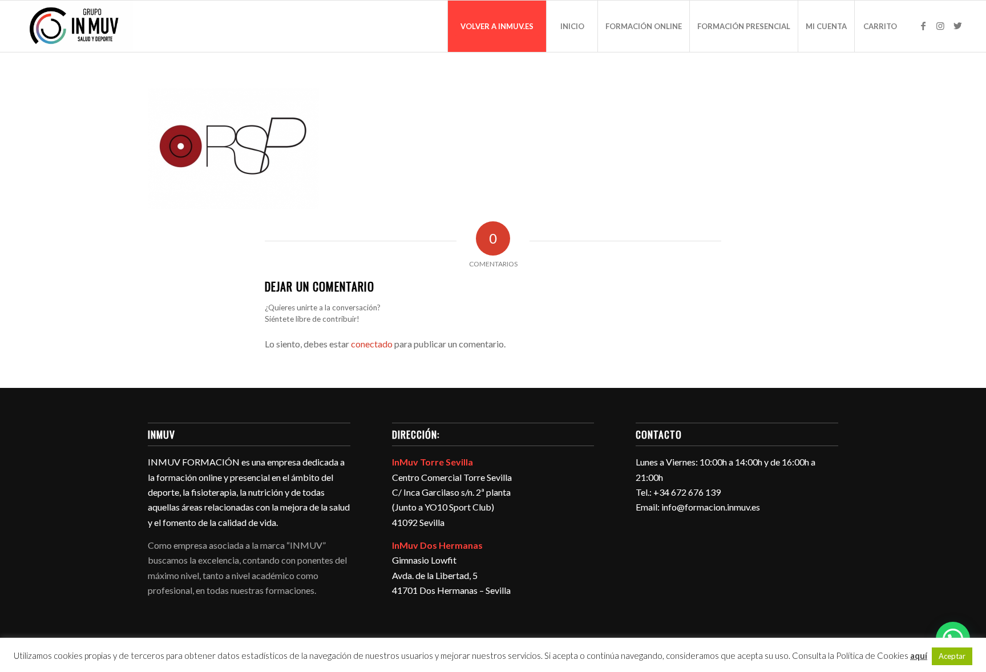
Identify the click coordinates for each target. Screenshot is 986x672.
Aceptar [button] (952, 656)
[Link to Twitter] (957, 25)
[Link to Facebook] (923, 25)
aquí (918, 655)
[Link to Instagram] (940, 25)
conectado (372, 343)
